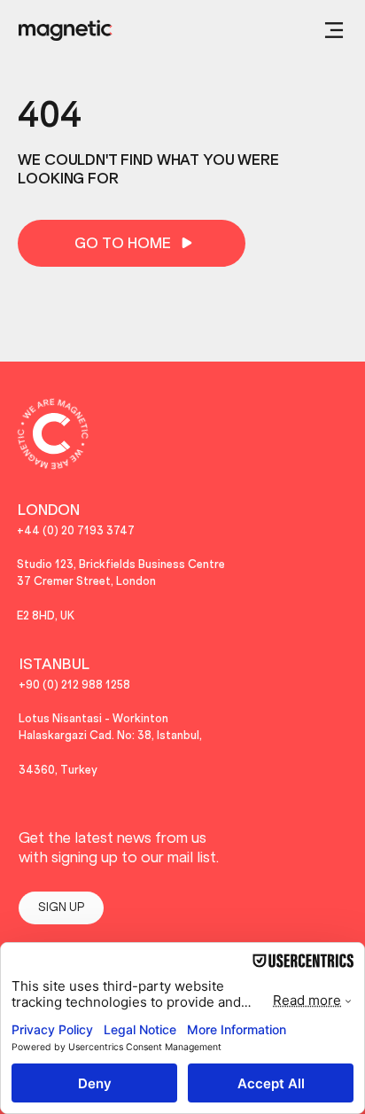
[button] (334, 30)
